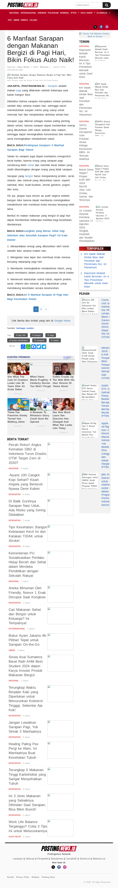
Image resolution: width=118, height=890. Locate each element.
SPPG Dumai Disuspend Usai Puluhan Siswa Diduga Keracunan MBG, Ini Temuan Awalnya (85, 142)
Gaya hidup (87, 13)
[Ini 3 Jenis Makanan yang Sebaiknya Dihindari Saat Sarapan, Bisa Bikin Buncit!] (60, 802)
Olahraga (102, 13)
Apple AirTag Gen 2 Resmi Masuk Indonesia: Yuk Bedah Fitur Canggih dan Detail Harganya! (107, 443)
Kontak (10, 877)
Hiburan (42, 13)
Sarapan (53, 86)
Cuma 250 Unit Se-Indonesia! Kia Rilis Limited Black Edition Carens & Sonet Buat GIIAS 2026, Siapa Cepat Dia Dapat (109, 316)
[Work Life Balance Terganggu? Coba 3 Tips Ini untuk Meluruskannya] (60, 828)
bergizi (29, 176)
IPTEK (74, 13)
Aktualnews (57, 858)
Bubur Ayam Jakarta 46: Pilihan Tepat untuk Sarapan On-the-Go (28, 640)
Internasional (28, 13)
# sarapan (39, 340)
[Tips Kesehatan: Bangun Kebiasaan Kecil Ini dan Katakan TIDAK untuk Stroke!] (60, 533)
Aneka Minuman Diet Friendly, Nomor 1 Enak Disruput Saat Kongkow (27, 592)
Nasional (14, 13)
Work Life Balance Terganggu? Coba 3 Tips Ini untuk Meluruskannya (28, 826)
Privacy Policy (22, 877)
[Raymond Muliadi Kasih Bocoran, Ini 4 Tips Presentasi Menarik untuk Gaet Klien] (103, 53)
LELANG (33, 20)
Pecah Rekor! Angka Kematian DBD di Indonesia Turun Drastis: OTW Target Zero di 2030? (28, 454)
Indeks (24, 20)
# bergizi (36, 335)
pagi (18, 90)
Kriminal (64, 13)
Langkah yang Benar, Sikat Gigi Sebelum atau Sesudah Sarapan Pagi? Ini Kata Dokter (37, 235)
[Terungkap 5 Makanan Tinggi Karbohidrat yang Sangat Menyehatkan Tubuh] (60, 776)
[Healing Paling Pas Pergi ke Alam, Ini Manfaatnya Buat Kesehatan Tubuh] (60, 750)
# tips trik (20, 335)
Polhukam (53, 13)
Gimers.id (85, 858)
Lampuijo (18, 858)
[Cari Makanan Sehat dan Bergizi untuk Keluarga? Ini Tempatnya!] (60, 615)
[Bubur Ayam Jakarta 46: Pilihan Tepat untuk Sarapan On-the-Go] (60, 641)
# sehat (55, 340)
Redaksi (35, 877)
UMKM (16, 20)
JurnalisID (71, 858)
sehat (30, 165)
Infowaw (30, 858)
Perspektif (42, 858)
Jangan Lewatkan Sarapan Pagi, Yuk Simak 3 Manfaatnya (25, 727)
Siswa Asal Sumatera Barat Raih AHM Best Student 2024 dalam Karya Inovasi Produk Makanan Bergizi (26, 666)
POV (10, 20)
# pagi (51, 335)
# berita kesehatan (18, 340)
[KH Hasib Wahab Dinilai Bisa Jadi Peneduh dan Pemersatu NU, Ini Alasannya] (103, 90)
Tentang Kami (48, 877)
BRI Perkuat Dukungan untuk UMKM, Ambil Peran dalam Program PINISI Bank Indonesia (108, 488)
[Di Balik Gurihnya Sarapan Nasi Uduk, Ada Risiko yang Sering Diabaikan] (60, 507)
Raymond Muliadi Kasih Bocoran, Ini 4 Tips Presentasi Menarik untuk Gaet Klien (85, 63)
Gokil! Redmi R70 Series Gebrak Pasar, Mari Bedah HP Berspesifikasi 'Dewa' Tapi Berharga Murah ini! (109, 399)
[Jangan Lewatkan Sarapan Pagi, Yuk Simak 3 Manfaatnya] (60, 728)
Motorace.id (99, 858)
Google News (62, 320)
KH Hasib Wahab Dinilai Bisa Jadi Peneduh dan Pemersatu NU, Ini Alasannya (86, 101)
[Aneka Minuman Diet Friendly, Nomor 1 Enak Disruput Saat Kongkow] (60, 594)
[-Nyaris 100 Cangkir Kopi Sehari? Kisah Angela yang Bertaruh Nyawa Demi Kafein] (60, 481)
